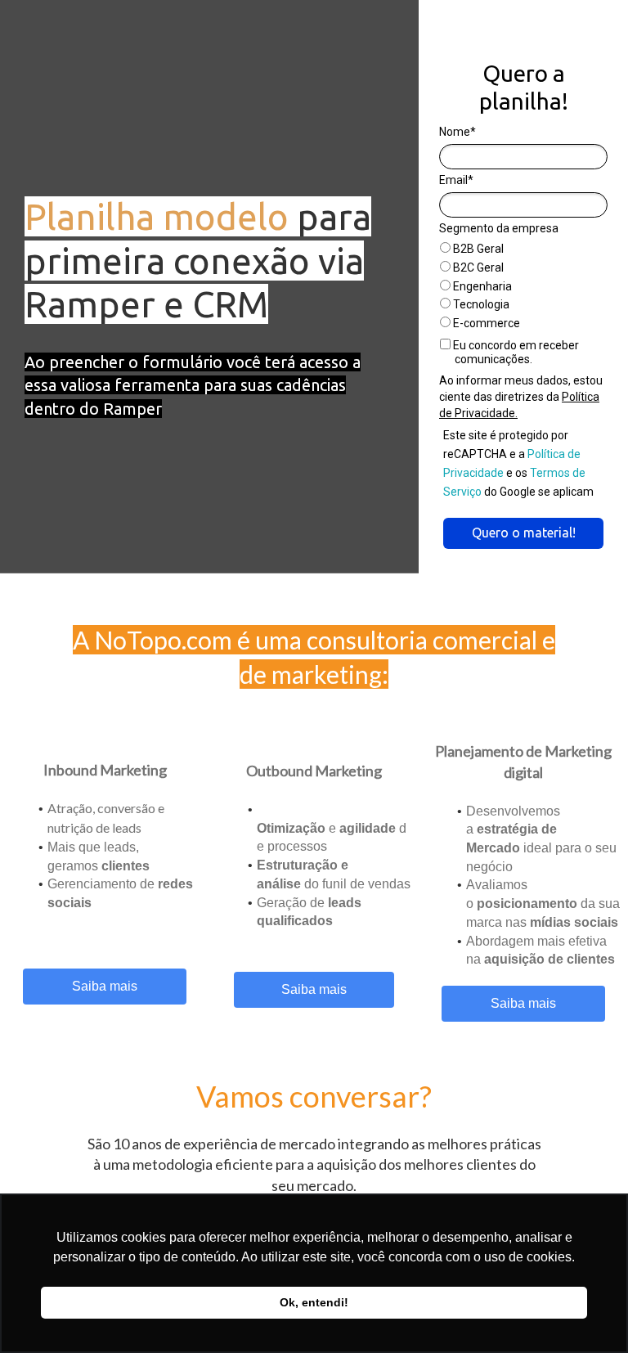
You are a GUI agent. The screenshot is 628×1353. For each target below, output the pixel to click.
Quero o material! (524, 532)
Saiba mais (104, 986)
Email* (456, 180)
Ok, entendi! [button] (314, 1302)
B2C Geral (477, 267)
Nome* (457, 131)
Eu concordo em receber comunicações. (515, 352)
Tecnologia (480, 304)
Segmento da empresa (498, 228)
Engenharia (481, 286)
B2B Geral (477, 248)
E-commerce (485, 323)
